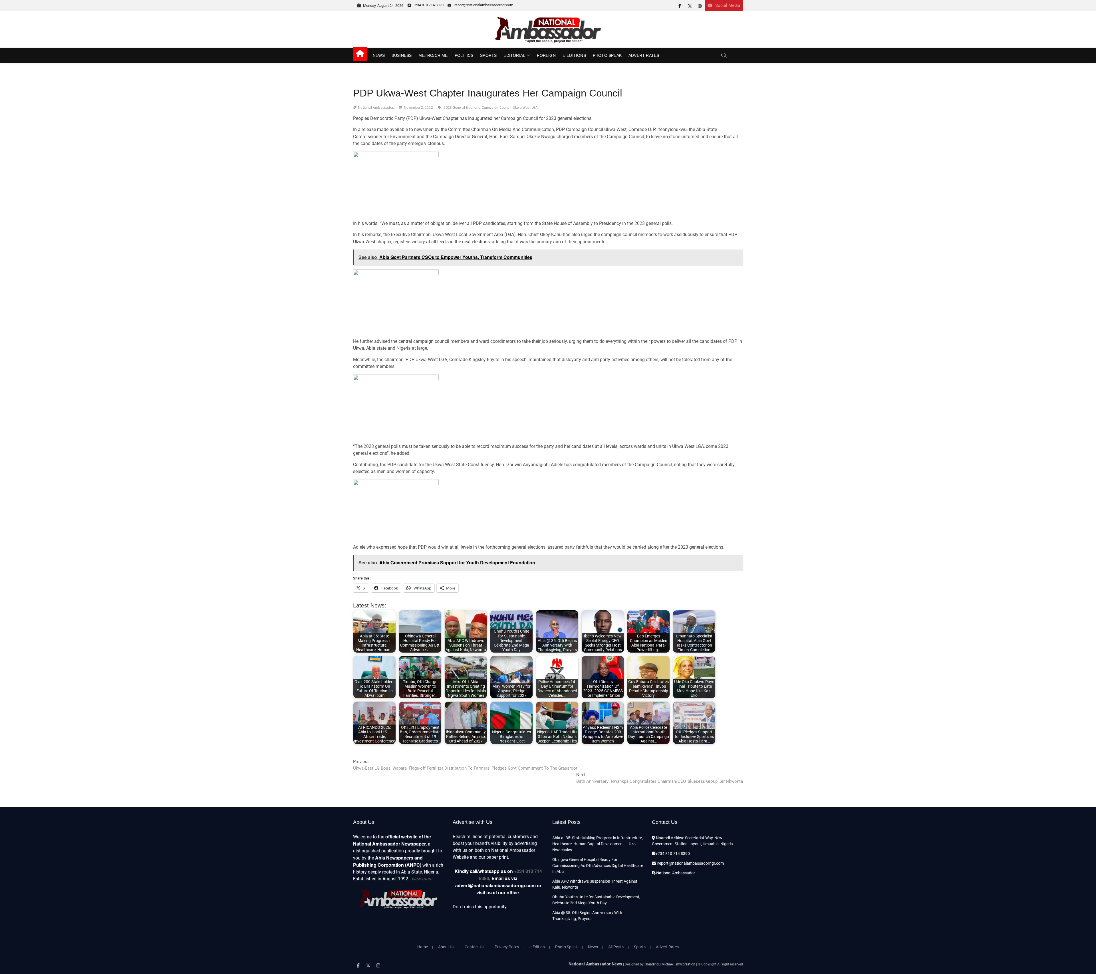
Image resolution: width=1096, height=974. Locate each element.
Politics (464, 55)
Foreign (546, 55)
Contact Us (474, 947)
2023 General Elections (462, 108)
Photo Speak (607, 55)
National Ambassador (675, 873)
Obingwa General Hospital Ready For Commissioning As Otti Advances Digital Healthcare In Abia (597, 865)
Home (422, 947)
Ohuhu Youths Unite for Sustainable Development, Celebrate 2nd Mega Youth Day (596, 900)
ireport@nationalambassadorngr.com (483, 5)
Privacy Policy (507, 947)
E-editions (574, 55)
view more (422, 879)
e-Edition (537, 947)
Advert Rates (643, 55)
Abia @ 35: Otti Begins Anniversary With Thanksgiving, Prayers (587, 915)
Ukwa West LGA (525, 108)
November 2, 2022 (418, 108)
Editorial (514, 55)
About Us (446, 947)
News (379, 55)
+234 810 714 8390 (428, 5)
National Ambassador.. (376, 108)
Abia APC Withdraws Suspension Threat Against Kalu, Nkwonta (594, 884)
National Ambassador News (595, 964)
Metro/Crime (433, 55)
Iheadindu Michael (659, 964)
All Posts (616, 947)
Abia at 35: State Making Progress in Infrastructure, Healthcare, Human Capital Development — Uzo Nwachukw (597, 844)
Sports (488, 55)
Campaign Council (496, 108)
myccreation (685, 964)
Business (402, 55)
